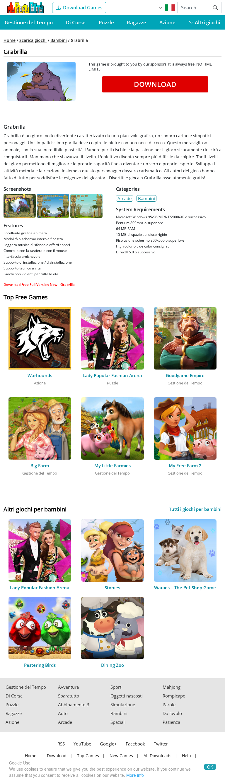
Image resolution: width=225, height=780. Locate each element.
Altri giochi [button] (207, 22)
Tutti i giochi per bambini (195, 509)
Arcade (124, 198)
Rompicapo (174, 696)
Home (10, 40)
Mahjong (171, 687)
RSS (61, 744)
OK (210, 767)
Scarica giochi (33, 40)
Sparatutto (68, 696)
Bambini (58, 40)
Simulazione (122, 704)
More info (135, 775)
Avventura (68, 687)
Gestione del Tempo (29, 22)
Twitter (161, 744)
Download (155, 84)
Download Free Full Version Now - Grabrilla (39, 284)
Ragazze (136, 22)
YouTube (82, 744)
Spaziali (118, 722)
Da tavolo (172, 713)
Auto (63, 713)
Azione (167, 22)
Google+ (108, 744)
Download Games (83, 7)
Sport (115, 687)
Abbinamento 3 (73, 704)
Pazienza (171, 722)
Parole (169, 704)
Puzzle (106, 22)
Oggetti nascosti (126, 696)
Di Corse (76, 22)
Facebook (135, 744)
